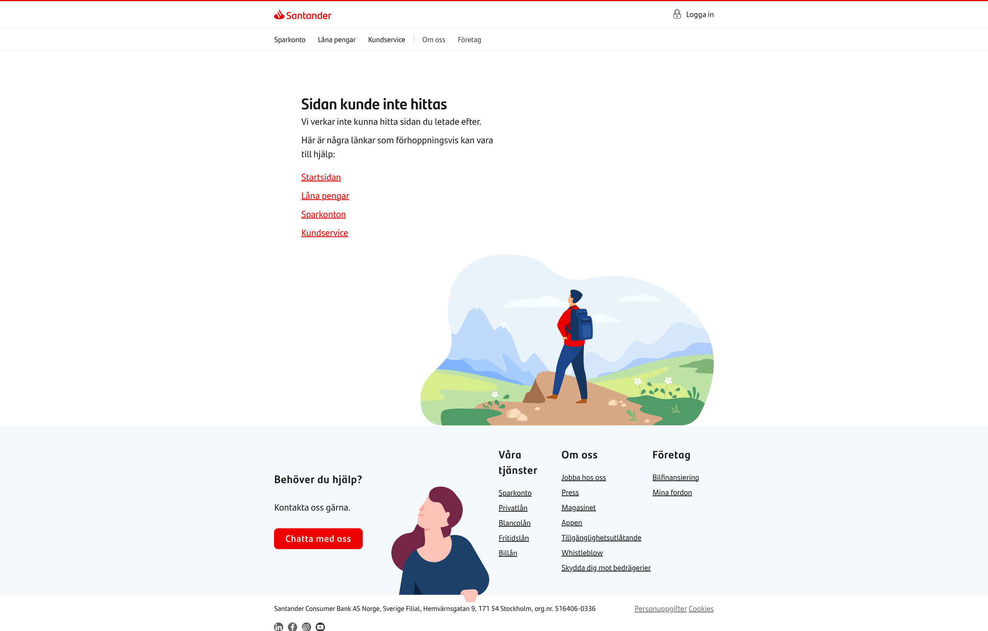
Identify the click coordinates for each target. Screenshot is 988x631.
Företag (469, 39)
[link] (280, 14)
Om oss (433, 39)
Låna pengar (337, 39)
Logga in (700, 14)
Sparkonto (289, 39)
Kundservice (386, 39)
